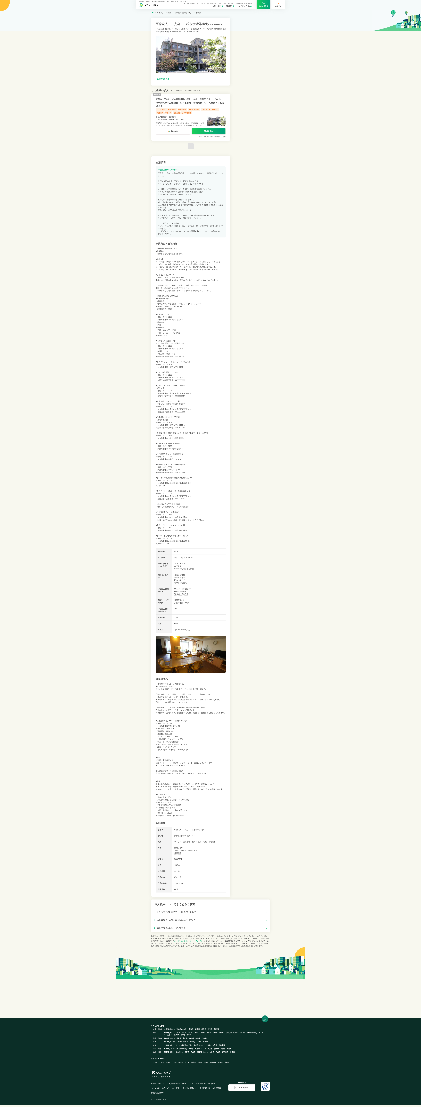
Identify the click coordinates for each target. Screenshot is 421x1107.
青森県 (191, 1029)
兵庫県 (183, 1045)
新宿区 (209, 1033)
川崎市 (242, 1033)
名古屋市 (172, 1042)
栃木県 (183, 1035)
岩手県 (197, 1029)
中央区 (215, 1033)
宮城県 (179, 1029)
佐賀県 (187, 1052)
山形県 (210, 1029)
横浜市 (235, 1033)
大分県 (177, 836)
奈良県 (214, 1045)
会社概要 (175, 1088)
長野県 (179, 1038)
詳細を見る (208, 131)
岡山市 (184, 1049)
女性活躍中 (178, 848)
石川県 (191, 1038)
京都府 (196, 1045)
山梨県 (204, 1038)
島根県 (197, 1049)
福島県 (216, 1029)
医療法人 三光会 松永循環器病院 (170, 99)
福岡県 (166, 1052)
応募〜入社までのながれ (208, 3)
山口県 (204, 1049)
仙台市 (184, 1029)
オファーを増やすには (191, 3)
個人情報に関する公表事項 (210, 1088)
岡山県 (179, 1049)
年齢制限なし (184, 630)
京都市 (201, 1045)
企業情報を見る (163, 79)
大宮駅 (155, 1062)
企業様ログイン (157, 1083)
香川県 (210, 1049)
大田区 (184, 1033)
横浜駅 (180, 1062)
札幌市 (171, 1029)
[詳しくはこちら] (190, 117)
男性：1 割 (178, 557)
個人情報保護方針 (189, 1088)
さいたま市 (168, 1035)
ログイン (278, 6)
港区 (171, 1033)
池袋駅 (227, 1062)
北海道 (166, 1029)
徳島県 (216, 1049)
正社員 (176, 941)
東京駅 (220, 1062)
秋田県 (204, 1029)
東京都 (166, 1033)
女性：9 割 (188, 557)
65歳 (176, 623)
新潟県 (166, 1038)
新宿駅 (193, 1062)
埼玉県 (261, 1033)
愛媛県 (223, 1049)
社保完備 (177, 853)
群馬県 (189, 1035)
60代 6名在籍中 (180, 591)
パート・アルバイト (196, 941)
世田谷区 (191, 1033)
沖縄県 (232, 1052)
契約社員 (184, 941)
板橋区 (221, 1033)
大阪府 (166, 1045)
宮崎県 (218, 1052)
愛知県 (166, 1042)
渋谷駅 (206, 1062)
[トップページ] (152, 12)
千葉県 (249, 1033)
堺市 (177, 1045)
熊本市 (204, 1052)
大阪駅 (174, 1062)
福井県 (198, 1038)
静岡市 (185, 1042)
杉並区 (197, 1033)
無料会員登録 (263, 6)
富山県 (185, 1038)
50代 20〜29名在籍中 (182, 589)
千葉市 (254, 1033)
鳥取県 (191, 1049)
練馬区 (203, 1033)
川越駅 (200, 1062)
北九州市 (179, 1052)
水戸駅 (187, 1062)
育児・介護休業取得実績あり (185, 850)
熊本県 (199, 1052)
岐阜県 (205, 1042)
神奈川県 (229, 1033)
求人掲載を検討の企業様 (244, 3)
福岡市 (171, 1052)
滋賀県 (208, 1045)
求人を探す (217, 6)
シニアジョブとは (243, 6)
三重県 (199, 1042)
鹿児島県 (225, 1052)
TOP (191, 1083)
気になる (174, 131)
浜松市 (192, 1042)
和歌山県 (222, 1045)
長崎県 (193, 1052)
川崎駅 (161, 1062)
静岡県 (180, 1042)
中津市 (182, 836)
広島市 (171, 1049)
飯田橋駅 (213, 1062)
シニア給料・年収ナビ (226, 3)
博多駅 (168, 1062)
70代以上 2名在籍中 (182, 594)
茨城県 (176, 1035)
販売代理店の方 (157, 1093)
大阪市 (171, 1045)
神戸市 (189, 1045)
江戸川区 (177, 1033)
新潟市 (171, 1038)
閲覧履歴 (229, 6)
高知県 (229, 1049)
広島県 (166, 1049)
